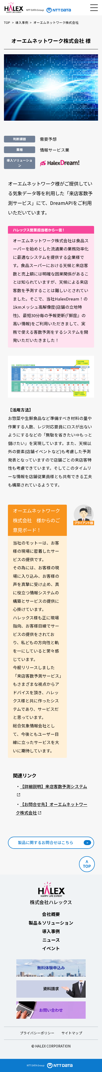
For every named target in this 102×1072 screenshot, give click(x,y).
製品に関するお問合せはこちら (45, 842)
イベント (51, 948)
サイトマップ (71, 1032)
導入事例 (51, 931)
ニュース (51, 939)
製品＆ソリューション (51, 922)
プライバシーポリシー (37, 1032)
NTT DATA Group (35, 1065)
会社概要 (51, 914)
